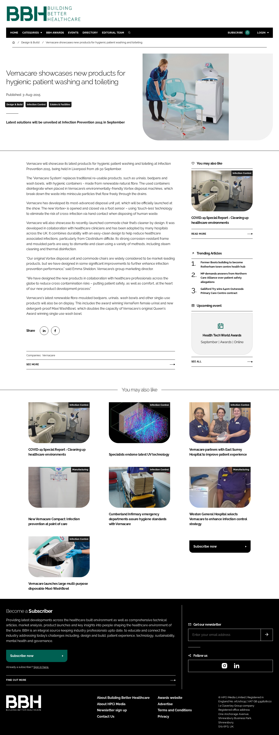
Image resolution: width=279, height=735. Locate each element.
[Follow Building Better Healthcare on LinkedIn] (236, 667)
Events (73, 32)
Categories (30, 32)
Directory (90, 32)
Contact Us (105, 716)
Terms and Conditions (175, 710)
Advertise (165, 704)
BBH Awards (55, 32)
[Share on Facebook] (55, 330)
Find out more (16, 680)
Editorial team (113, 32)
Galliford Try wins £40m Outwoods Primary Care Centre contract (222, 291)
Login (261, 32)
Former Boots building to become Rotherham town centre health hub (223, 264)
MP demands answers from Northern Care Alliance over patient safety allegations (224, 278)
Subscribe (235, 32)
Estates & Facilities (60, 104)
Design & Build (14, 104)
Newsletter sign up (112, 710)
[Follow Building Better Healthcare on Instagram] (224, 667)
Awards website (170, 698)
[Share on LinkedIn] (44, 330)
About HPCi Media (111, 704)
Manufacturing (80, 469)
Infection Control (36, 104)
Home (14, 32)
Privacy (163, 716)
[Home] (14, 42)
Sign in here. (41, 667)
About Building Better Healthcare (123, 698)
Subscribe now (205, 546)
